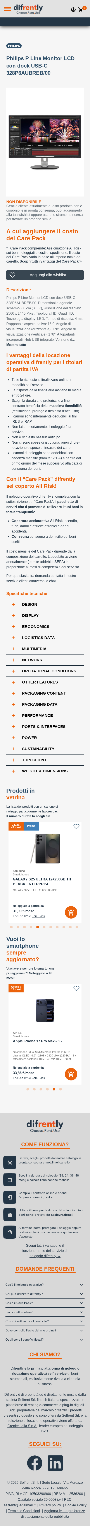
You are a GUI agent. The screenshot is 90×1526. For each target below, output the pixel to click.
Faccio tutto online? (19, 1312)
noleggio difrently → (45, 1256)
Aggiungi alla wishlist (48, 275)
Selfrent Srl (26, 1400)
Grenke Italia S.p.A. (22, 1426)
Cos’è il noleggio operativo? (24, 1284)
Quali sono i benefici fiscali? (24, 1339)
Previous (3, 872)
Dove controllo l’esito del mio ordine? (30, 1330)
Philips (14, 45)
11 (78, 928)
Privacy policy (50, 1505)
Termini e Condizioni (24, 1511)
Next (87, 872)
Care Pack (38, 916)
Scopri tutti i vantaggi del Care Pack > (50, 261)
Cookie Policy (76, 1505)
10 (71, 928)
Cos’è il (19, 1303)
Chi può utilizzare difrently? (24, 1293)
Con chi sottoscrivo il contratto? (27, 1321)
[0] (80, 9)
